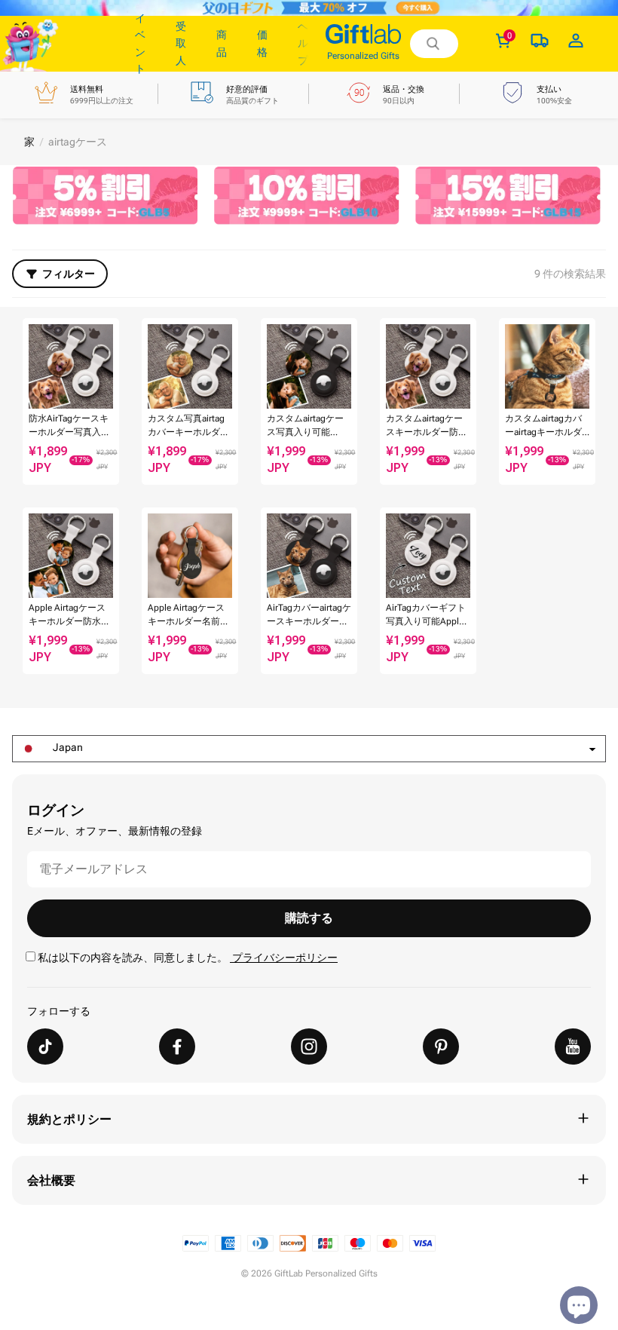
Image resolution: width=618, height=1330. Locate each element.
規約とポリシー (69, 1119)
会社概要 (51, 1180)
